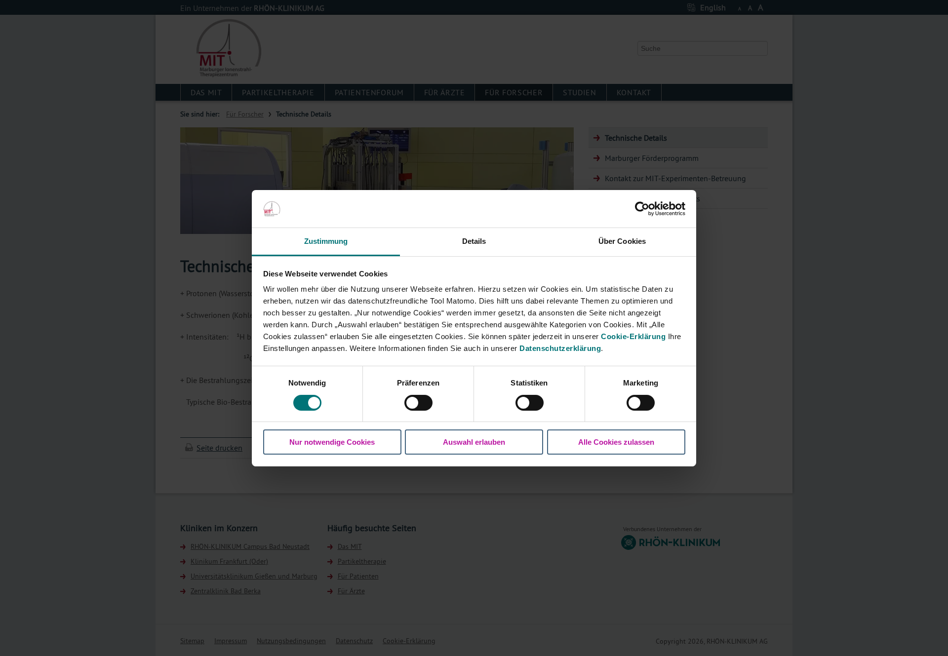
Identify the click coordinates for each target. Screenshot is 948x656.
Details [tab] (474, 241)
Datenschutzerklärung (560, 348)
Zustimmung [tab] (326, 241)
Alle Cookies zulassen (616, 442)
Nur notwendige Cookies (332, 442)
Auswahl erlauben (474, 442)
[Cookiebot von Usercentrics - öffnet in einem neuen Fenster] (642, 208)
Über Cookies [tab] (622, 241)
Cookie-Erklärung (633, 336)
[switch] (418, 403)
